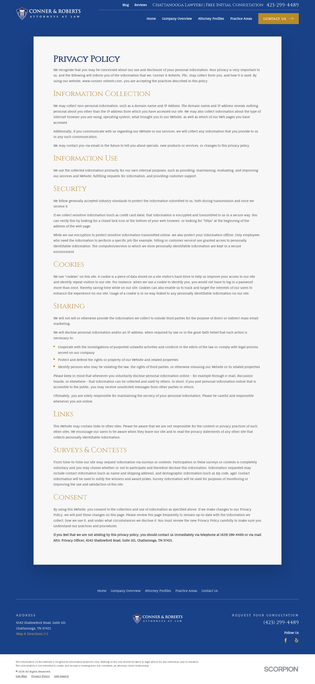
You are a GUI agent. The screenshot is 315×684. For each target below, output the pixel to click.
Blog (125, 5)
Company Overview (126, 591)
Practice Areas (186, 591)
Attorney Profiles (158, 591)
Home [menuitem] (151, 18)
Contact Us (210, 591)
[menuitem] (21, 676)
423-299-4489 (282, 5)
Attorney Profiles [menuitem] (211, 18)
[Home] (48, 13)
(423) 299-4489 (281, 622)
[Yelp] (296, 640)
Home (101, 591)
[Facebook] (285, 640)
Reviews (140, 5)
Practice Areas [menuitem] (241, 18)
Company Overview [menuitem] (177, 18)
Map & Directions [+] (32, 634)
